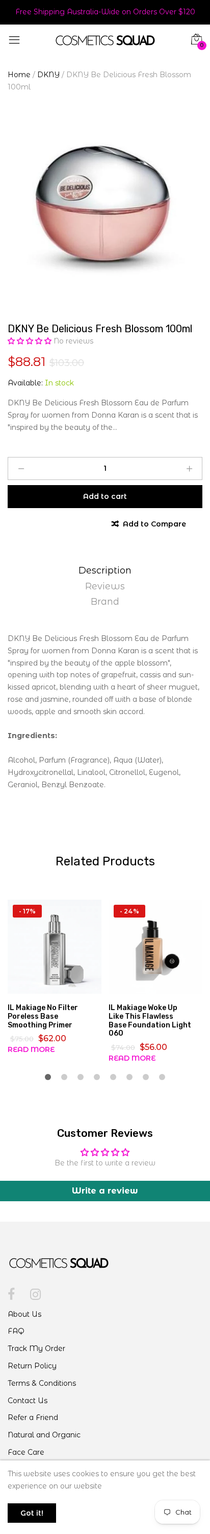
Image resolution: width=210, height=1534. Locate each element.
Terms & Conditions (42, 1383)
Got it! (31, 1513)
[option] (105, 210)
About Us (24, 1314)
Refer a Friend (33, 1417)
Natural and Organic (44, 1434)
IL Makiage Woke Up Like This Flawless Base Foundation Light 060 (150, 1020)
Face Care (26, 1452)
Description (105, 570)
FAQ (16, 1331)
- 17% (27, 911)
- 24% (129, 911)
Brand (105, 601)
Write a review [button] (105, 1191)
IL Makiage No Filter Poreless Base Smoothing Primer (43, 1016)
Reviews (105, 586)
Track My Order (36, 1348)
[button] (31, 341)
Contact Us (27, 1400)
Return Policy (32, 1365)
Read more (31, 1049)
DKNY (48, 74)
